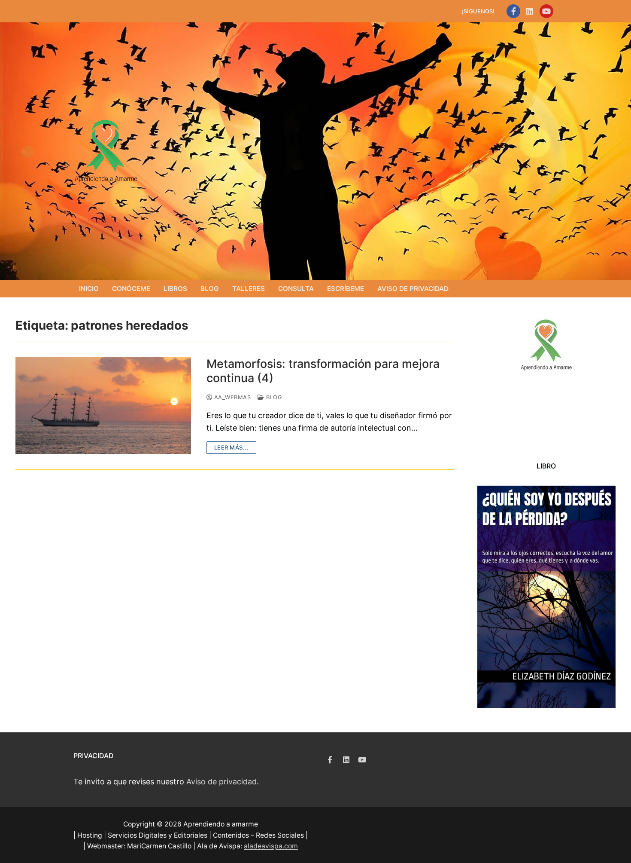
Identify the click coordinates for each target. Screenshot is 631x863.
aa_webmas (231, 397)
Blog (273, 397)
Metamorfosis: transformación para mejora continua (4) (323, 371)
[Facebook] (513, 11)
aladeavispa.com (271, 846)
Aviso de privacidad (221, 781)
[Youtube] (546, 11)
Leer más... (231, 447)
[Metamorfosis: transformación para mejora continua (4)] (103, 405)
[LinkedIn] (530, 11)
